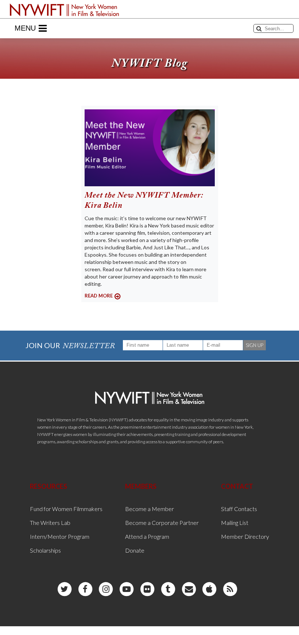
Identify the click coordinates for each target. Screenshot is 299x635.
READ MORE (99, 296)
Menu (25, 28)
